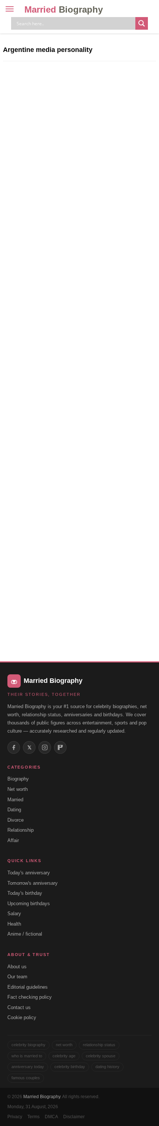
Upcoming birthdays (28, 903)
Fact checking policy (29, 997)
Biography (18, 779)
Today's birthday (24, 893)
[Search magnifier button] (141, 23)
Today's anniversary (28, 872)
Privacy (14, 1116)
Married (63, 9)
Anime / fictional (24, 934)
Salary (14, 913)
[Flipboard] (60, 747)
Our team (17, 976)
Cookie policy (21, 1017)
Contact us (19, 1007)
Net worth (17, 789)
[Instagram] (44, 747)
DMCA (51, 1116)
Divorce (15, 820)
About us (17, 966)
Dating (14, 809)
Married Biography (41, 1096)
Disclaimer (74, 1116)
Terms (33, 1116)
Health (14, 924)
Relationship (20, 830)
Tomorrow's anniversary (32, 883)
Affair (13, 840)
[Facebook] (13, 747)
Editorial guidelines (27, 987)
